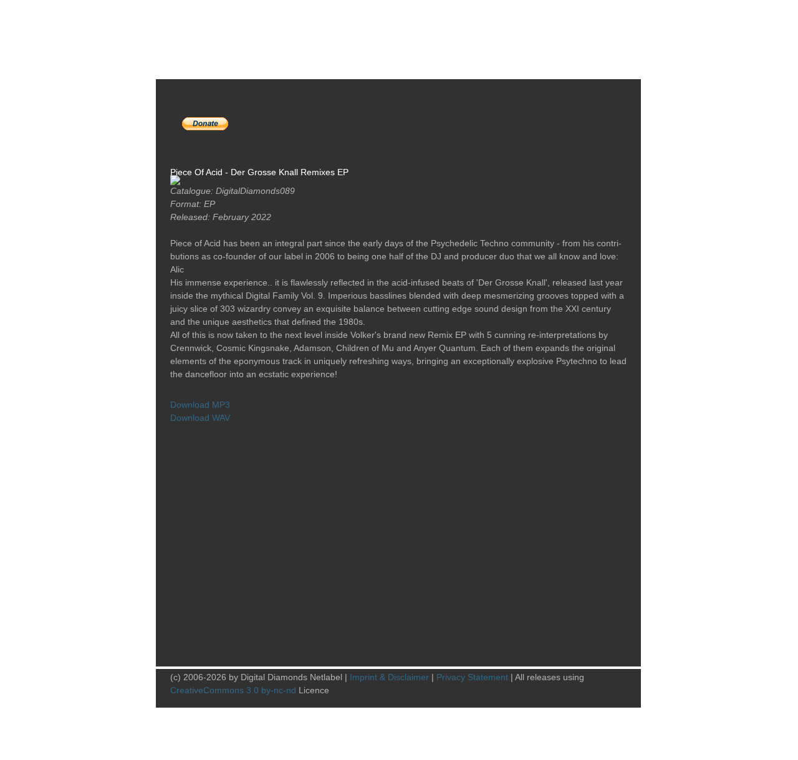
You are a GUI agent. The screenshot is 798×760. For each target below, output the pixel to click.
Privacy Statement (472, 677)
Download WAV (200, 418)
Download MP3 (200, 405)
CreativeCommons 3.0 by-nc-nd (233, 690)
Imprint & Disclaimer (389, 677)
